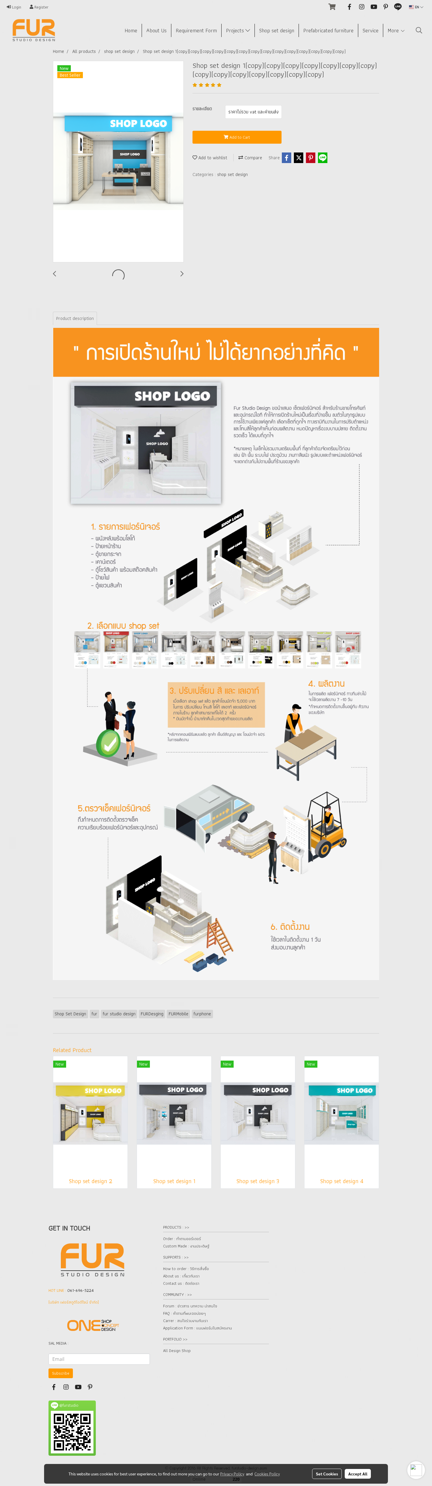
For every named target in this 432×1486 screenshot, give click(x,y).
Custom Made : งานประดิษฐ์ (186, 1246)
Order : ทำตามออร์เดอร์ (182, 1238)
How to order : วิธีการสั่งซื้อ (186, 1268)
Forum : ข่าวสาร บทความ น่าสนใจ (190, 1306)
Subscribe (60, 1373)
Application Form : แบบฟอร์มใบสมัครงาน (197, 1328)
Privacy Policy (232, 1473)
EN (417, 7)
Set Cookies (327, 1473)
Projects (235, 30)
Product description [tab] (75, 318)
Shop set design (276, 30)
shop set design (232, 174)
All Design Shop (177, 1350)
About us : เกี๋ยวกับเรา (181, 1276)
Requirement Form (196, 30)
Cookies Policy (267, 1473)
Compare (252, 157)
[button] (419, 30)
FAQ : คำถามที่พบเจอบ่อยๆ (184, 1313)
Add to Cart (239, 137)
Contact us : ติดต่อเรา (181, 1283)
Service (371, 30)
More (394, 30)
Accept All (357, 1473)
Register (40, 7)
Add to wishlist (212, 157)
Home (131, 30)
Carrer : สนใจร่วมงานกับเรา (185, 1320)
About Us (156, 30)
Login (16, 7)
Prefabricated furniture (328, 30)
